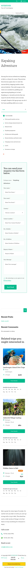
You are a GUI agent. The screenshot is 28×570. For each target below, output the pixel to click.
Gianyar (7, 422)
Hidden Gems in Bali (10, 468)
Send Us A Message (19, 567)
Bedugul (7, 420)
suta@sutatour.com (7, 547)
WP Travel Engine (6, 558)
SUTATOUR (6, 5)
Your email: (7, 198)
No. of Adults (7, 229)
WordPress (21, 558)
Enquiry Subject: (8, 249)
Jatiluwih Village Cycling (12, 418)
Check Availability (14, 564)
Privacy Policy (7, 280)
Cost (3, 109)
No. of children (7, 239)
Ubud (12, 422)
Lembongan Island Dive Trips (14, 367)
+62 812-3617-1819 (8, 537)
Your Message (8, 259)
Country (6, 208)
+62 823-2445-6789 (8, 533)
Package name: (8, 180)
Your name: (7, 188)
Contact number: (9, 218)
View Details (14, 380)
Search (25, 310)
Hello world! (5, 321)
